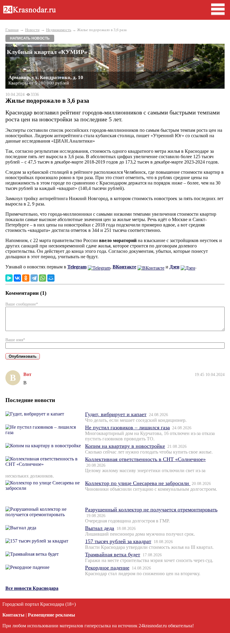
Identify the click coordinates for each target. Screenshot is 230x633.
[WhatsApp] (42, 278)
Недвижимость (58, 30)
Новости (32, 30)
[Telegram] (34, 278)
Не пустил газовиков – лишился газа (127, 427)
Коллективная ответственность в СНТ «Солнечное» (145, 459)
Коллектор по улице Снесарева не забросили (137, 483)
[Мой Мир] (51, 278)
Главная (12, 30)
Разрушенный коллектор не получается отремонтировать (151, 510)
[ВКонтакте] (17, 278)
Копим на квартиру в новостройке (125, 446)
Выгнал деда (99, 528)
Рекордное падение (107, 568)
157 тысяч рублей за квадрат (118, 541)
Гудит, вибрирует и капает (115, 414)
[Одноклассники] (25, 278)
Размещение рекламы (51, 614)
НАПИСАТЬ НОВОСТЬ (30, 38)
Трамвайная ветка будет (112, 555)
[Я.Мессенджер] (9, 278)
